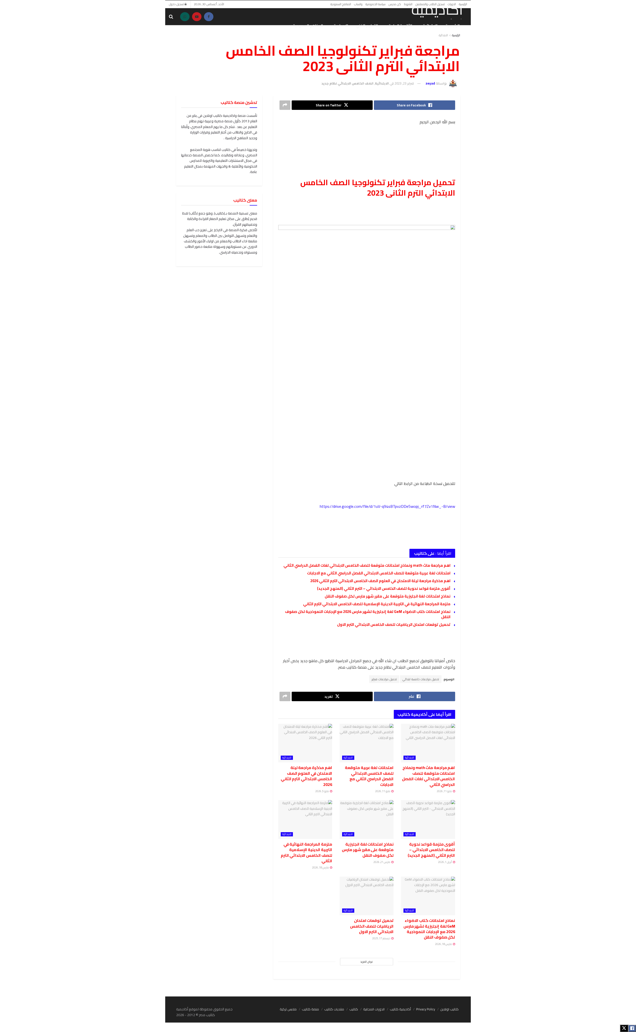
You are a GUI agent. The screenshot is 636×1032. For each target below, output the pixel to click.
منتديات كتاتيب (334, 1009)
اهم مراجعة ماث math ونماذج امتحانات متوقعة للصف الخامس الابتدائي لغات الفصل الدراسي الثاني (366, 565)
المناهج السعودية (340, 4)
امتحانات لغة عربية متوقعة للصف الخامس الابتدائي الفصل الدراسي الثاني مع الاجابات (378, 573)
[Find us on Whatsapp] (185, 16)
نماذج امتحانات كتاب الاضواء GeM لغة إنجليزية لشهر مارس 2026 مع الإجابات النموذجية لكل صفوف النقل (367, 614)
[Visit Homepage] (431, 10)
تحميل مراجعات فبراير (384, 679)
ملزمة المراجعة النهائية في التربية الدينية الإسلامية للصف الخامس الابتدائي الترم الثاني (376, 603)
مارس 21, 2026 (382, 862)
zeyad (430, 83)
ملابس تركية (288, 1009)
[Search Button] (171, 16)
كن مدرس (395, 4)
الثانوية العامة (400, 25)
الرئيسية (463, 4)
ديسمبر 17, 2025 (381, 938)
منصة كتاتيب (310, 1009)
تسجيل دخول (177, 4)
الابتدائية (430, 25)
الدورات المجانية (374, 1009)
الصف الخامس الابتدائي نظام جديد (347, 83)
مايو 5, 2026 (322, 791)
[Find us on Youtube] (196, 16)
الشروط (408, 4)
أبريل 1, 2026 (445, 862)
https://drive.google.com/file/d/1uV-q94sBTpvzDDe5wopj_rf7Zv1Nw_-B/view (387, 506)
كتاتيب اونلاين (449, 1009)
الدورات (452, 4)
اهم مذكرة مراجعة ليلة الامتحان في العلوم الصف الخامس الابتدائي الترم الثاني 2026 (380, 580)
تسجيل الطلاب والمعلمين (430, 4)
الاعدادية (341, 25)
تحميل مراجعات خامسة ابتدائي (420, 679)
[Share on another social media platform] (284, 105)
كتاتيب (353, 1009)
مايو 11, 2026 (444, 791)
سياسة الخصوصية (375, 4)
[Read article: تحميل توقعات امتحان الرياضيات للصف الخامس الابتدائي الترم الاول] (367, 896)
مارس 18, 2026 (320, 867)
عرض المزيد (366, 961)
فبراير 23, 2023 (404, 83)
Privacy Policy (425, 1009)
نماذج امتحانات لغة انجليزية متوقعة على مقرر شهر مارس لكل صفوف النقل (387, 596)
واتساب (358, 4)
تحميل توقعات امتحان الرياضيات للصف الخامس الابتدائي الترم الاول (393, 624)
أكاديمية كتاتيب (400, 1009)
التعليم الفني (367, 25)
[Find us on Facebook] (208, 16)
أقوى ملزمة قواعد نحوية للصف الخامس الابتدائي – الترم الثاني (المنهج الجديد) (383, 588)
